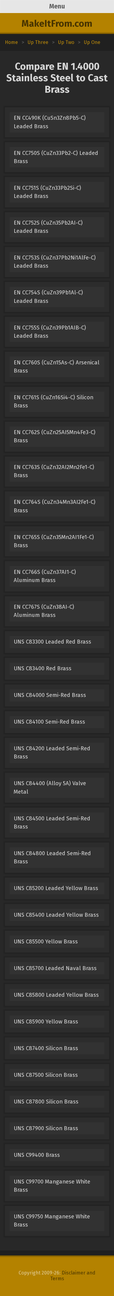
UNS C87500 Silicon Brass (46, 1075)
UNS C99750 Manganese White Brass (52, 1220)
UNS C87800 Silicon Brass (46, 1101)
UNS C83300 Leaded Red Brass (52, 641)
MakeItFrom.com (57, 23)
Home (11, 42)
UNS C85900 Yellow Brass (46, 1021)
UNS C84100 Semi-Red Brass (49, 721)
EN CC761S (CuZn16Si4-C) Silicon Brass (53, 401)
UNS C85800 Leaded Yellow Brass (56, 995)
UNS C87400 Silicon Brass (46, 1048)
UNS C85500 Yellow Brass (46, 941)
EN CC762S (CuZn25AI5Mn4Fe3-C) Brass (54, 436)
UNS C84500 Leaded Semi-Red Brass (52, 822)
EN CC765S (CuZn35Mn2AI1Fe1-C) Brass (54, 541)
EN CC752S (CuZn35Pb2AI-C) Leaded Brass (48, 226)
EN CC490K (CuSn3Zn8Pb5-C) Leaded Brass (50, 122)
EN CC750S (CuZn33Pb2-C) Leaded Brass (56, 157)
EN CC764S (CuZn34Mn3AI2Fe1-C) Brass (54, 506)
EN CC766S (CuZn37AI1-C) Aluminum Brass (45, 576)
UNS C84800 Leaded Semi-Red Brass (52, 857)
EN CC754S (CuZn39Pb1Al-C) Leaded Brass (48, 296)
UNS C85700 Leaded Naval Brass (55, 968)
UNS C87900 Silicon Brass (46, 1128)
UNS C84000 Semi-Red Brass (50, 695)
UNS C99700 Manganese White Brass (52, 1185)
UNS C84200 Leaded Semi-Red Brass (52, 752)
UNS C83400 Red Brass (42, 668)
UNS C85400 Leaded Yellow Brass (56, 915)
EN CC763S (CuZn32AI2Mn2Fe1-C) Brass (54, 471)
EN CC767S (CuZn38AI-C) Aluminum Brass (44, 611)
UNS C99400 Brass (37, 1155)
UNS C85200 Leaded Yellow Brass (56, 888)
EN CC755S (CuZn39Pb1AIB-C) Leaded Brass (50, 331)
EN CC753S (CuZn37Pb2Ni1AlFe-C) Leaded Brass (55, 261)
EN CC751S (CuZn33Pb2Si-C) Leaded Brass (47, 192)
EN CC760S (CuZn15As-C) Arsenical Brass (56, 366)
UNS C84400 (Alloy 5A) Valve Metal (50, 787)
